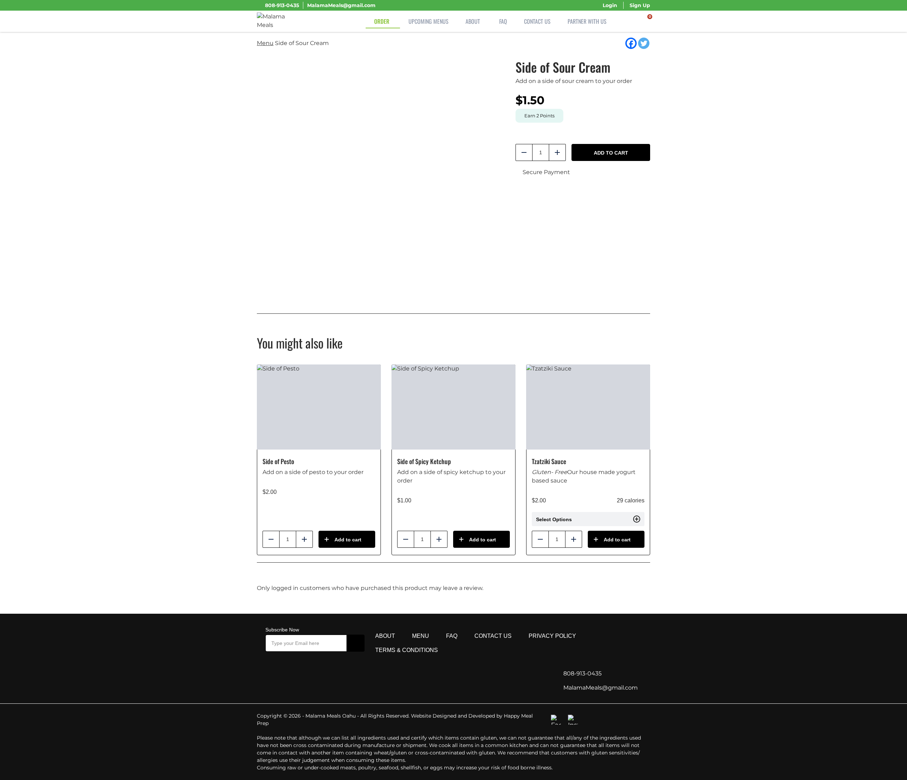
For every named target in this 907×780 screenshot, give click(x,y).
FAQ (503, 21)
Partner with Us (587, 21)
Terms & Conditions (406, 650)
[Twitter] (643, 43)
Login (610, 5)
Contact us (493, 636)
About (473, 21)
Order (381, 21)
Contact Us (537, 21)
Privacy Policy (552, 636)
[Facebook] (631, 43)
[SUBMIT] (356, 643)
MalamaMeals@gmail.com (341, 5)
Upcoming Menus (429, 21)
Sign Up (640, 5)
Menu (265, 43)
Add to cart (611, 153)
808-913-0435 (282, 5)
